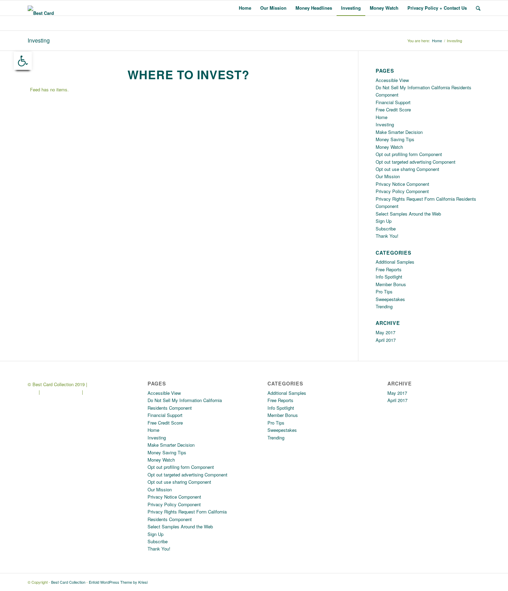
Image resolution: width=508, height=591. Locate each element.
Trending (384, 306)
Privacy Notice (99, 392)
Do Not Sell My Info (61, 392)
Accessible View (392, 80)
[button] (23, 61)
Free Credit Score (393, 109)
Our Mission (388, 176)
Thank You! (387, 236)
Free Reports (389, 269)
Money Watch (389, 147)
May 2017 (385, 332)
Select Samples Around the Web (408, 213)
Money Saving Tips (395, 139)
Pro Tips (384, 291)
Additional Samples (395, 261)
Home (437, 40)
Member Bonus (391, 284)
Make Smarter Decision (399, 132)
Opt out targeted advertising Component (415, 161)
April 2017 (386, 340)
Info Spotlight (389, 276)
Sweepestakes (390, 299)
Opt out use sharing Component (407, 169)
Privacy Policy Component (402, 191)
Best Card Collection (68, 582)
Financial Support (393, 102)
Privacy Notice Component (402, 184)
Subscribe (386, 228)
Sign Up (384, 221)
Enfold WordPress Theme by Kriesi (118, 582)
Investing (39, 40)
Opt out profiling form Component (409, 154)
